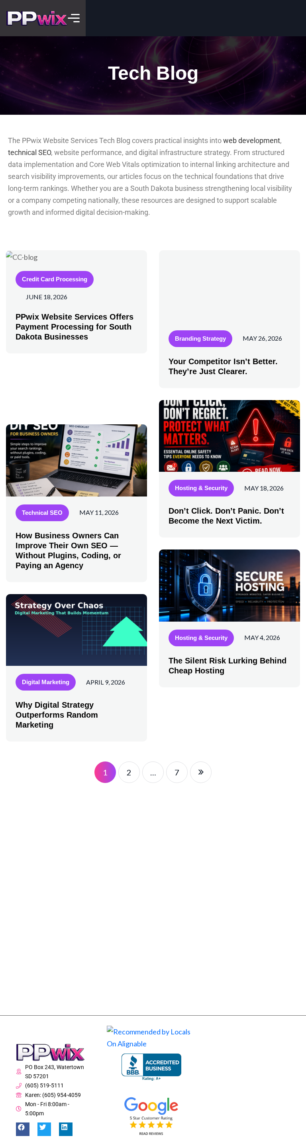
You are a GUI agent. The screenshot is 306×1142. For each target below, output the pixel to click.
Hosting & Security (201, 488)
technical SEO (29, 152)
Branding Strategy (200, 338)
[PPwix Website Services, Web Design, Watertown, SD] (151, 1067)
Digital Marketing (45, 682)
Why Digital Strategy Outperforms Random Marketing (57, 715)
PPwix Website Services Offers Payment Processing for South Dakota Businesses (74, 326)
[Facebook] (22, 1129)
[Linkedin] (66, 1129)
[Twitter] (44, 1129)
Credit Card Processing (54, 279)
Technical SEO (42, 512)
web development (251, 140)
